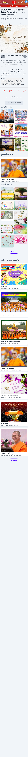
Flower (10, 83)
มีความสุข (10, 80)
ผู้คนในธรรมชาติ (17, 80)
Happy (18, 83)
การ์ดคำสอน (14, 6)
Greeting (17, 84)
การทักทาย (10, 81)
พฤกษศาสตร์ (9, 78)
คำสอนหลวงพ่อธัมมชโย (16, 24)
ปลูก (14, 78)
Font (15, 83)
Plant (3, 83)
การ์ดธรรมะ (4, 24)
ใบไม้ (18, 78)
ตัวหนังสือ (4, 80)
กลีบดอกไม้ (4, 81)
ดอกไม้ (22, 78)
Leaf (7, 83)
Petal (12, 84)
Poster (22, 84)
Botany (21, 81)
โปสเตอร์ (16, 81)
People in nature (6, 84)
